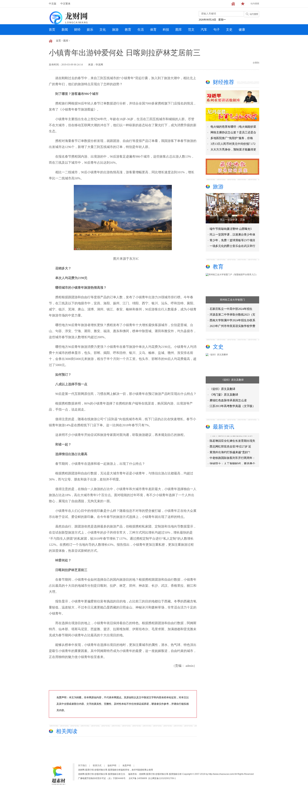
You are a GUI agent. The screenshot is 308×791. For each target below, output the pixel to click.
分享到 (256, 63)
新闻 (64, 29)
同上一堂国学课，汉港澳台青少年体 (232, 234)
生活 (140, 29)
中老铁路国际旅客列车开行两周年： (232, 452)
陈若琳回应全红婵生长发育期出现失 (232, 435)
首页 (52, 29)
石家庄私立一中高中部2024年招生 (231, 308)
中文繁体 (65, 3)
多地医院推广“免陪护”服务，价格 (232, 138)
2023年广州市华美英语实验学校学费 (232, 325)
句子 (216, 29)
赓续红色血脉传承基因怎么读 (228, 400)
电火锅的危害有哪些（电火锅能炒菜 (233, 126)
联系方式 (97, 765)
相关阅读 (66, 731)
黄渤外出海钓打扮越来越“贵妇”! (230, 447)
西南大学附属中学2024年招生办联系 (232, 320)
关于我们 (82, 765)
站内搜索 (255, 3)
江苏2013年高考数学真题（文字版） (232, 406)
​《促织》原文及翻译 (232, 379)
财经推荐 (223, 82)
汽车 (204, 29)
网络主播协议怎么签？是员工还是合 (233, 132)
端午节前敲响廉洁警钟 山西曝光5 (231, 228)
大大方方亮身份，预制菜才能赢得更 (233, 149)
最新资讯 (223, 427)
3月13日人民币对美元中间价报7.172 (233, 143)
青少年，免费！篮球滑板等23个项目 (232, 240)
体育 (153, 29)
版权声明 (112, 765)
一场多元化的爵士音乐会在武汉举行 (232, 245)
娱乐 (90, 29)
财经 (77, 29)
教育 (128, 29)
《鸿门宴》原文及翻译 (224, 394)
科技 (166, 29)
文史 (229, 29)
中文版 (52, 3)
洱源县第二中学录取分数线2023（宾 (232, 314)
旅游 (115, 29)
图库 (178, 29)
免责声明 (126, 765)
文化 (102, 29)
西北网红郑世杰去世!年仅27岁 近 (230, 441)
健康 (242, 29)
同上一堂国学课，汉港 (232, 219)
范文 (191, 29)
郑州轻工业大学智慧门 (232, 299)
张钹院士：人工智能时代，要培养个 (232, 458)
